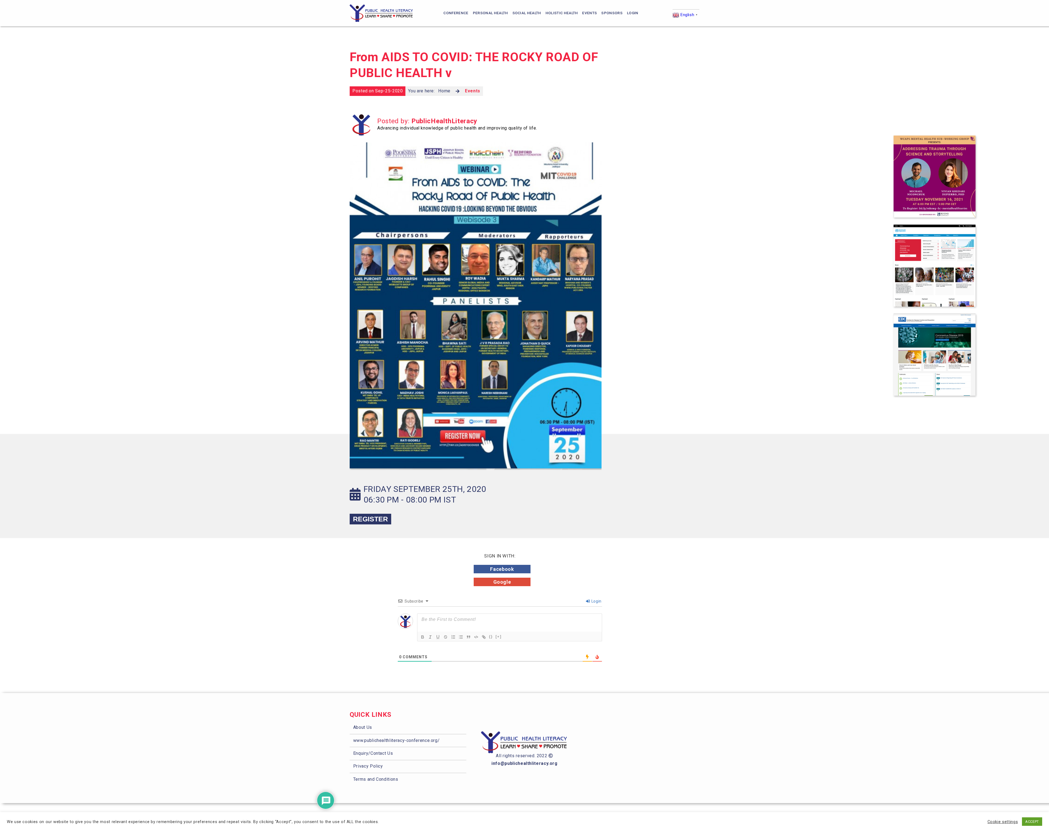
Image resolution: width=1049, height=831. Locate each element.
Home (444, 90)
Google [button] (502, 582)
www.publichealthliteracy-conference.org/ (396, 740)
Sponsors (612, 13)
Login (632, 13)
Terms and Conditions (375, 779)
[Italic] (430, 637)
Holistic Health (562, 13)
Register (370, 519)
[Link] (484, 637)
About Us (362, 727)
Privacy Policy (368, 766)
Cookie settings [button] (1003, 821)
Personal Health (490, 13)
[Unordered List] (461, 637)
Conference (455, 13)
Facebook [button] (502, 569)
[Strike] (445, 637)
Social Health (526, 13)
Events (589, 13)
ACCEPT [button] (1032, 822)
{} (491, 637)
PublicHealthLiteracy (444, 121)
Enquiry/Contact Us (373, 753)
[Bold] (422, 637)
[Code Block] (476, 637)
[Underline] (438, 637)
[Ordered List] (453, 637)
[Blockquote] (468, 637)
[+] (499, 637)
